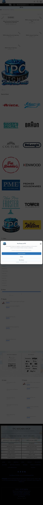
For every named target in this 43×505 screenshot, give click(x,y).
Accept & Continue (21, 253)
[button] (40, 243)
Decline (21, 256)
